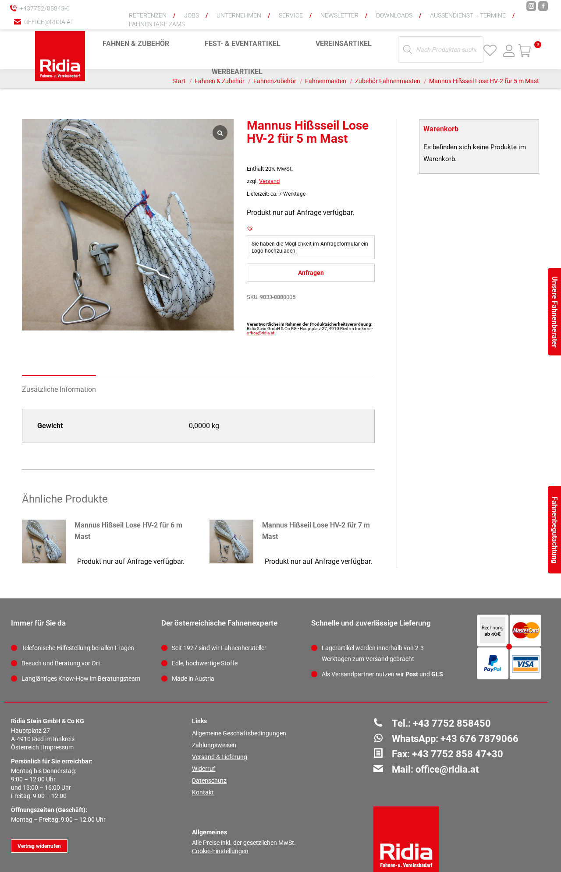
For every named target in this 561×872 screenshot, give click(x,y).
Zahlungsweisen (214, 745)
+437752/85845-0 (45, 8)
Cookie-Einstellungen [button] (220, 850)
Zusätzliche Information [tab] (59, 389)
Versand (269, 181)
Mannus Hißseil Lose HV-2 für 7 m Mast (316, 531)
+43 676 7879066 (479, 738)
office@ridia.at (49, 21)
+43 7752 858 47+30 (457, 754)
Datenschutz (209, 780)
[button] (409, 13)
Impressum (58, 747)
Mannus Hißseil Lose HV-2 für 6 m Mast (128, 531)
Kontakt (203, 792)
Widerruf (203, 768)
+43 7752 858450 (452, 723)
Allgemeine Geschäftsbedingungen (239, 733)
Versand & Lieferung (219, 756)
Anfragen (311, 272)
